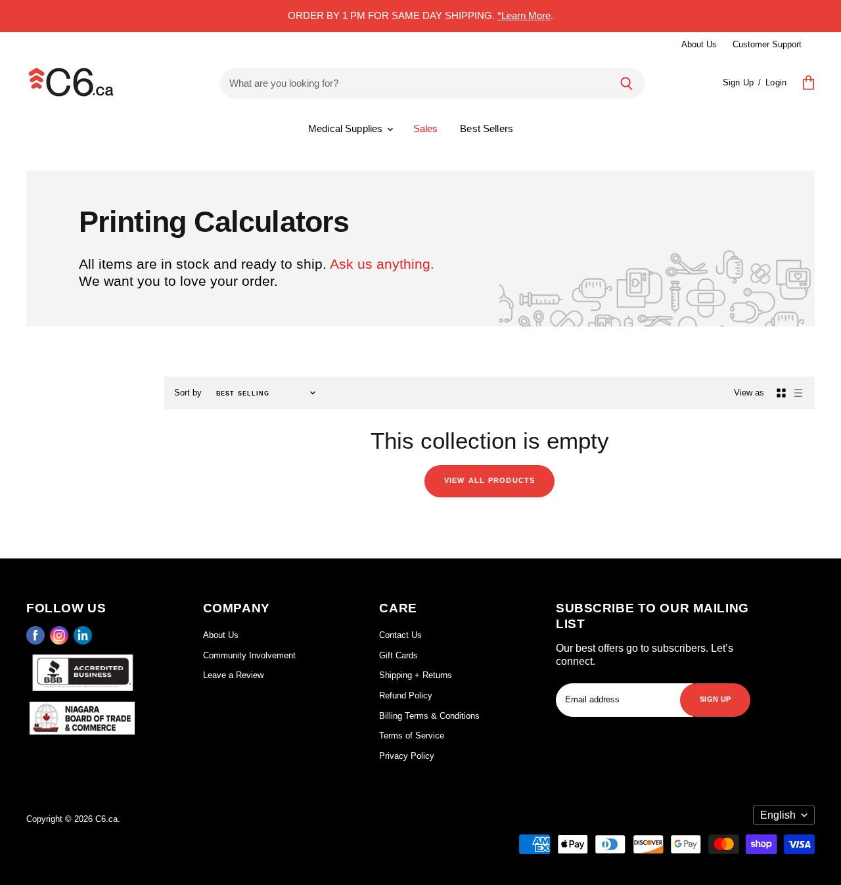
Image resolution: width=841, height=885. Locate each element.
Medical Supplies (347, 128)
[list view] (798, 392)
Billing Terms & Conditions (429, 716)
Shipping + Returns (415, 675)
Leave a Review (233, 675)
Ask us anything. (382, 263)
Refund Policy (405, 695)
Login (775, 82)
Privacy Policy (406, 756)
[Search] (626, 83)
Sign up (715, 698)
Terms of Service (411, 735)
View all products (489, 479)
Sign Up (738, 82)
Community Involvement (249, 655)
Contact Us (400, 635)
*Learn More (524, 15)
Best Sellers (486, 128)
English (778, 815)
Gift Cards (398, 655)
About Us (699, 44)
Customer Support (767, 44)
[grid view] (781, 392)
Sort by (188, 392)
